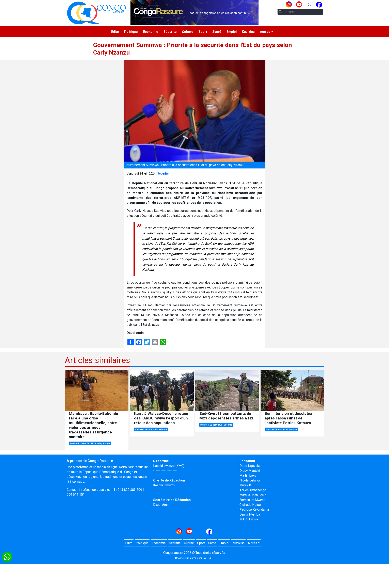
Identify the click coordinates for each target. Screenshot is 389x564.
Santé (216, 32)
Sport (203, 32)
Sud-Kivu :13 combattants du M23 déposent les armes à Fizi (226, 415)
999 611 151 (76, 494)
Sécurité (170, 32)
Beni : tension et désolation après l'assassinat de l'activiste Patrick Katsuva (289, 418)
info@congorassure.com (96, 490)
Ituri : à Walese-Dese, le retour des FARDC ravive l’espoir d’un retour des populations (161, 418)
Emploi (232, 32)
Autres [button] (265, 32)
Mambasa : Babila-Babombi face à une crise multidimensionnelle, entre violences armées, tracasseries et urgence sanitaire (93, 425)
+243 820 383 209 (129, 490)
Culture (187, 32)
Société (106, 443)
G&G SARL (208, 558)
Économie (150, 32)
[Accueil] (96, 12)
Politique (131, 32)
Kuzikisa (248, 32)
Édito (115, 32)
